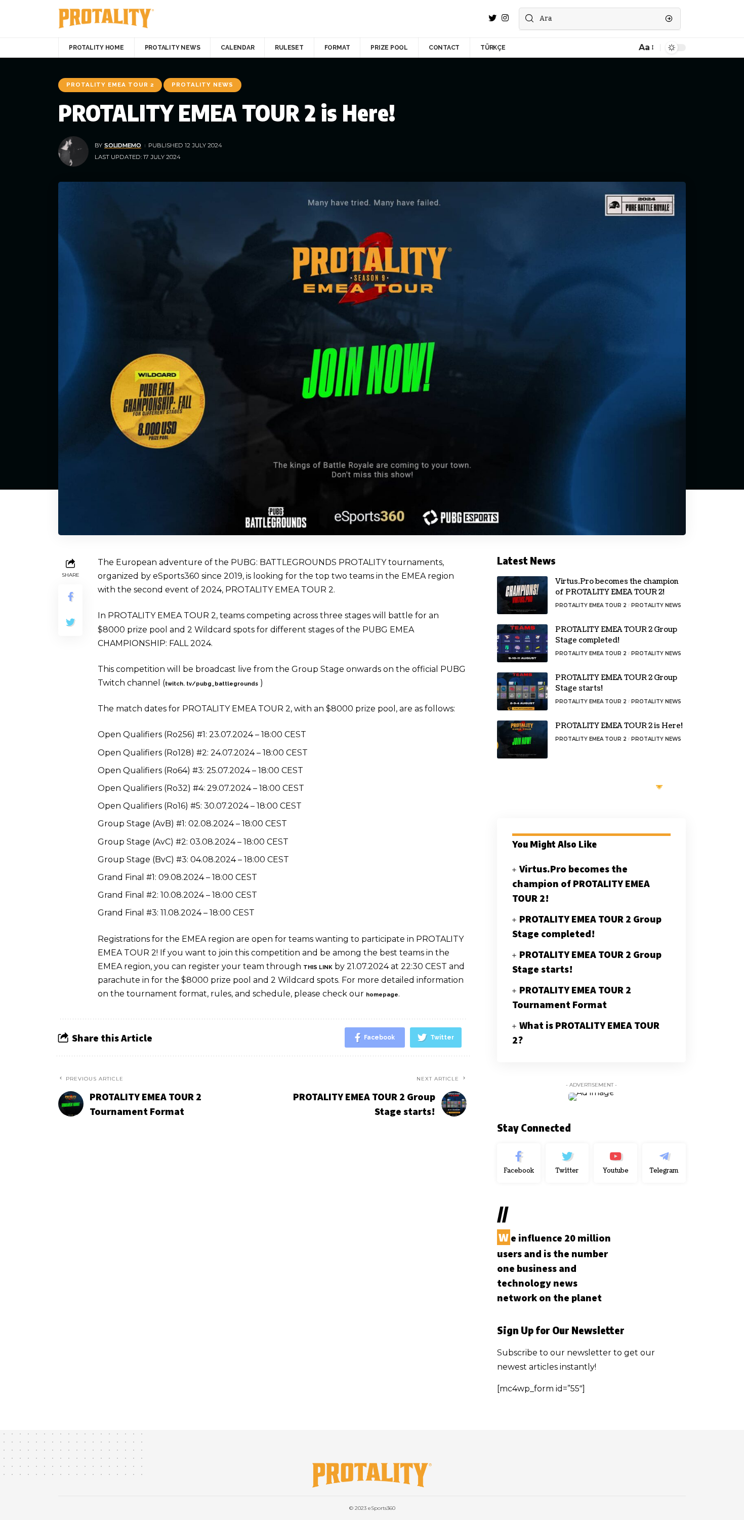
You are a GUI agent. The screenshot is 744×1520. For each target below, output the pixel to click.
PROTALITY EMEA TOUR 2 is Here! (619, 726)
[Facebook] (518, 1163)
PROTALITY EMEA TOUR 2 (110, 84)
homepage (382, 994)
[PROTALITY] (106, 19)
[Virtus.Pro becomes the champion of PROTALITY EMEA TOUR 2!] (522, 595)
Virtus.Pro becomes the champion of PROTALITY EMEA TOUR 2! (581, 883)
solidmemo (122, 145)
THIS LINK (318, 967)
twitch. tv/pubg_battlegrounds (211, 684)
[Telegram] (664, 1163)
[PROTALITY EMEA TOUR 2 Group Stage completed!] (522, 643)
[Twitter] (567, 1163)
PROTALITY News (202, 84)
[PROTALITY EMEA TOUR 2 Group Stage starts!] (522, 691)
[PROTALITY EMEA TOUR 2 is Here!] (522, 739)
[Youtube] (615, 1163)
